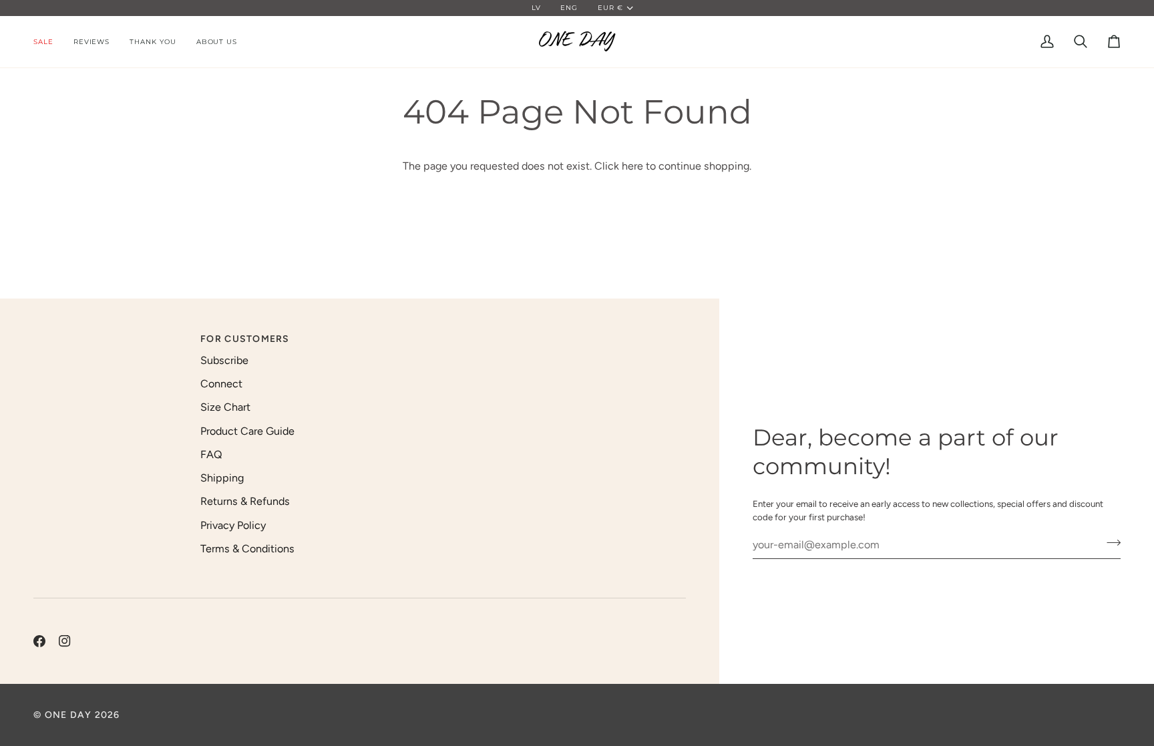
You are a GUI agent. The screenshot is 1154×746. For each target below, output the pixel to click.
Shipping (222, 478)
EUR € (610, 7)
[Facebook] (39, 641)
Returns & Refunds (245, 501)
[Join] (1110, 543)
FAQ (211, 454)
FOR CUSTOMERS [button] (244, 339)
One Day (68, 715)
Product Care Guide (247, 431)
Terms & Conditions (247, 548)
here (632, 166)
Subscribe (224, 360)
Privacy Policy (233, 525)
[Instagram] (65, 641)
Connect (221, 383)
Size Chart (225, 407)
